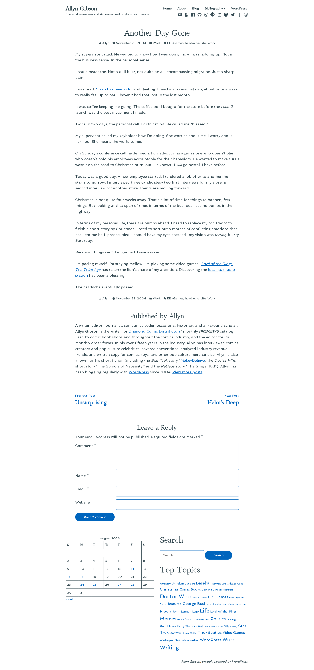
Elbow (232, 597)
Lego (195, 611)
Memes (168, 618)
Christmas (169, 589)
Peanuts (190, 619)
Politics (218, 618)
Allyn (105, 43)
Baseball (204, 583)
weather (193, 640)
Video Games (234, 633)
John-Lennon (181, 611)
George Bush (194, 603)
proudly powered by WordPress (225, 661)
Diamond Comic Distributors (155, 331)
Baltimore (190, 583)
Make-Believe (192, 360)
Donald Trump (199, 597)
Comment (85, 446)
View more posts (187, 372)
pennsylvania (203, 619)
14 (132, 568)
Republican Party (172, 626)
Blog (195, 8)
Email (82, 489)
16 (69, 576)
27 (119, 584)
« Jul (69, 599)
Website (82, 502)
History (166, 611)
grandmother (214, 604)
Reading (231, 619)
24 (82, 584)
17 (81, 576)
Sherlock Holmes (196, 626)
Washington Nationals (173, 640)
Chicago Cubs (235, 583)
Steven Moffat (189, 633)
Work (157, 43)
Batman (216, 583)
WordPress (239, 8)
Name (82, 476)
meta (180, 619)
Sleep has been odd (113, 89)
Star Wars (176, 632)
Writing (169, 648)
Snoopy (233, 626)
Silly (226, 626)
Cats (224, 583)
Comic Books (190, 589)
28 (133, 584)
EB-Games (175, 43)
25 (95, 584)
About (181, 8)
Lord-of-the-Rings (223, 611)
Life (203, 43)
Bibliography (214, 8)
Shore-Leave (216, 626)
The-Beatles (210, 632)
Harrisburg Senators (234, 604)
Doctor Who (175, 596)
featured (175, 604)
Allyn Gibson (81, 8)
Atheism (178, 583)
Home (167, 8)
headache (192, 43)
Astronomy (165, 583)
